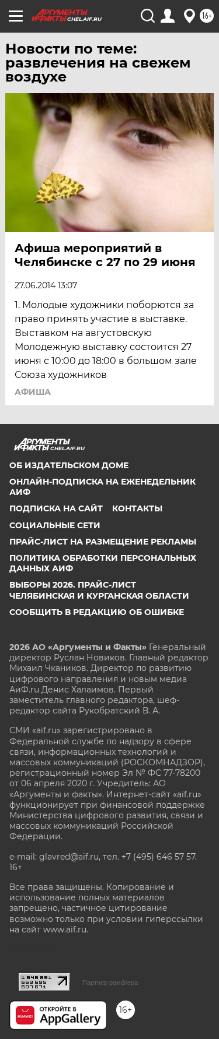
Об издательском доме (68, 465)
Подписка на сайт (56, 508)
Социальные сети (54, 525)
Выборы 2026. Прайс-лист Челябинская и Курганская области (99, 589)
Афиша (33, 392)
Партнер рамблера (110, 982)
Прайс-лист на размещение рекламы (102, 541)
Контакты (137, 508)
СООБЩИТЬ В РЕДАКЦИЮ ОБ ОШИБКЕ (96, 612)
